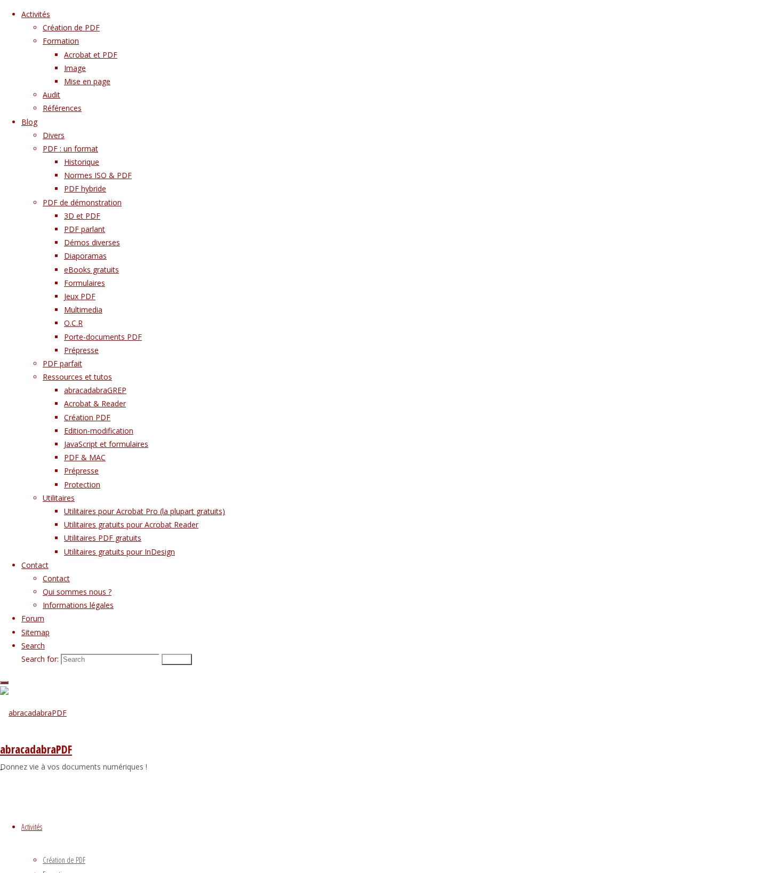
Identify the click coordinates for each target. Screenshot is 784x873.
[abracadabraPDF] (33, 713)
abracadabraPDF (36, 749)
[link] (33, 645)
